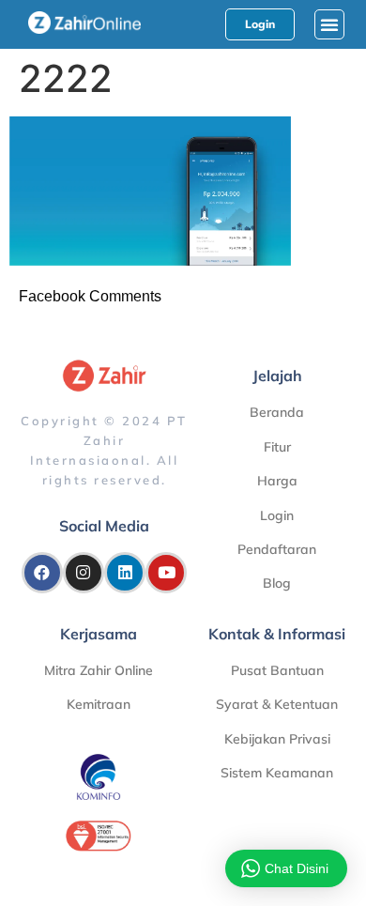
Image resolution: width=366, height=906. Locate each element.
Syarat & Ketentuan (277, 704)
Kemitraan (98, 704)
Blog (277, 583)
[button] (329, 24)
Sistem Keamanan (277, 772)
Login (277, 515)
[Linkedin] (124, 572)
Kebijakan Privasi (277, 738)
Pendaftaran (276, 549)
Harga (277, 480)
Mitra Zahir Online (98, 670)
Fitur (277, 446)
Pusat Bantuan (277, 670)
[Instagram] (83, 572)
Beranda (277, 412)
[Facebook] (42, 572)
